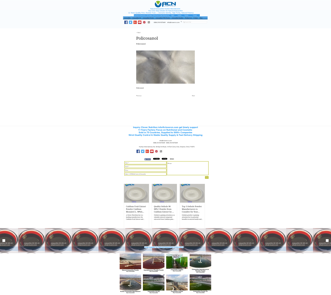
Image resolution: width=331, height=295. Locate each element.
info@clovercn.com (165, 141)
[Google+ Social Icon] (135, 22)
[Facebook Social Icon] (126, 22)
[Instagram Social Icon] (161, 151)
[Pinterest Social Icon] (144, 22)
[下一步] (327, 240)
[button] (181, 21)
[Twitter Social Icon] (130, 22)
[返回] (3, 240)
